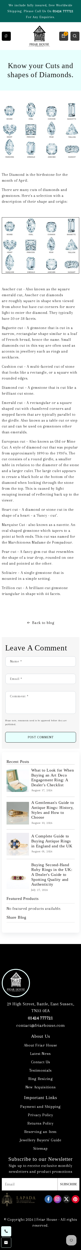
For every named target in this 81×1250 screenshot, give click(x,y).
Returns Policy (40, 1123)
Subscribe (68, 1184)
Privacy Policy (40, 1115)
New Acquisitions (40, 1087)
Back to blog (43, 622)
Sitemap (40, 1148)
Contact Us (40, 1062)
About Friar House (40, 1045)
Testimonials (40, 1070)
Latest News (40, 1053)
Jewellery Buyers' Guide (40, 1140)
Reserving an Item (40, 1131)
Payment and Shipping (40, 1106)
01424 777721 (63, 11)
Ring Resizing (40, 1078)
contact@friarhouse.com (40, 1025)
